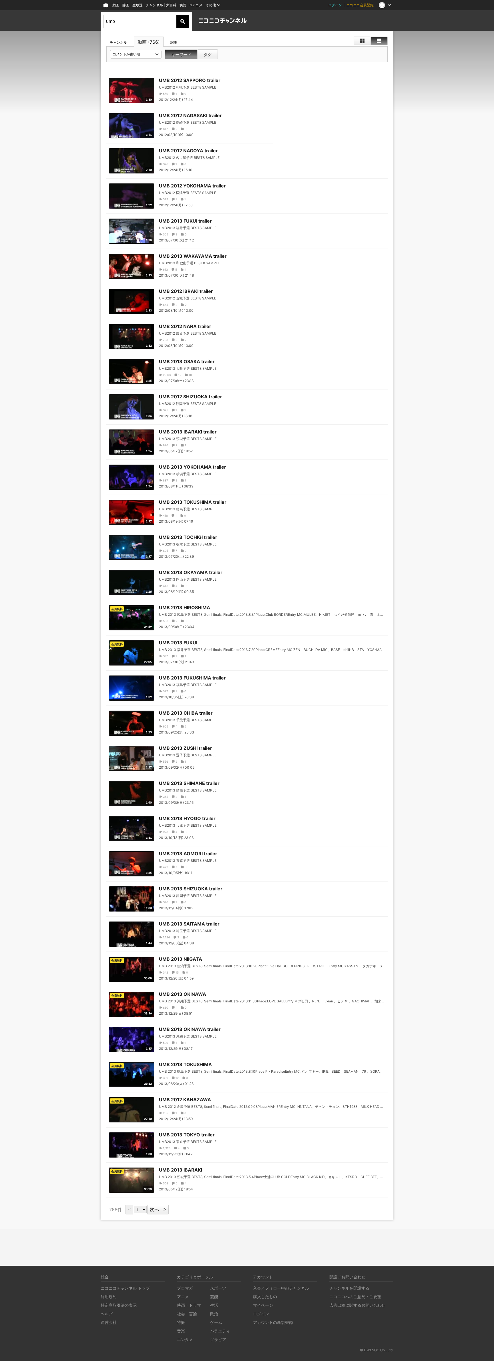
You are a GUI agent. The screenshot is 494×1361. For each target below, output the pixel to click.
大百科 (171, 5)
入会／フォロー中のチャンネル (281, 1288)
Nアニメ (196, 5)
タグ (208, 54)
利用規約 (109, 1296)
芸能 (214, 1296)
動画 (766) (149, 42)
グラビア (218, 1339)
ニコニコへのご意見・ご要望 (355, 1296)
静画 (125, 5)
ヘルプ (107, 1313)
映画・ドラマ (189, 1305)
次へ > (158, 1209)
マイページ (263, 1305)
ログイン (335, 5)
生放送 (137, 5)
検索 (182, 21)
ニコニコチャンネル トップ (125, 1288)
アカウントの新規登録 (273, 1322)
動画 (115, 5)
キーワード (181, 54)
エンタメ (185, 1339)
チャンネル (154, 5)
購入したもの (265, 1296)
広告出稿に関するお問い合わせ (357, 1305)
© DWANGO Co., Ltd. (376, 1350)
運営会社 (109, 1322)
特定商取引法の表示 (119, 1305)
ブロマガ (185, 1288)
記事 (173, 42)
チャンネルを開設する (349, 1288)
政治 (214, 1313)
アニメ (183, 1296)
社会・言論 (187, 1313)
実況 (183, 5)
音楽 (181, 1330)
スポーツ (218, 1288)
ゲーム (216, 1322)
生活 (214, 1305)
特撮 (181, 1322)
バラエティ (220, 1330)
